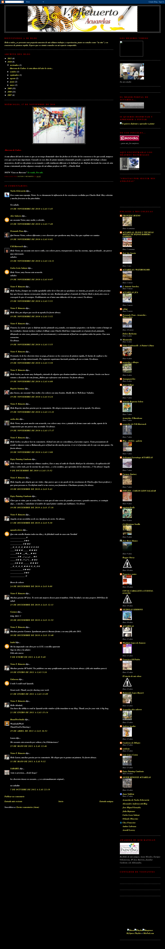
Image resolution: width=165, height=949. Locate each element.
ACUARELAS (128, 626)
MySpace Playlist (133, 933)
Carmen (13, 611)
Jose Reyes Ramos (130, 540)
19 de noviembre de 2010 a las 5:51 (31, 301)
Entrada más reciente (13, 801)
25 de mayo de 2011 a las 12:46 (28, 746)
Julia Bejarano (129, 811)
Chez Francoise (129, 822)
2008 (10, 91)
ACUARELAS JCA (130, 292)
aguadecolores (16, 529)
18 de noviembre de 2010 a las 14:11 (32, 260)
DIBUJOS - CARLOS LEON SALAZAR (139, 490)
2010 (10, 61)
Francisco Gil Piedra (131, 659)
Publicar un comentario (14, 796)
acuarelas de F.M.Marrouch (134, 424)
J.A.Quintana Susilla (131, 524)
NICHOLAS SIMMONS (133, 609)
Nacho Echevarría (18, 190)
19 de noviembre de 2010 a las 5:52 (31, 316)
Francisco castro (130, 574)
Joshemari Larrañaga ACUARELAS (138, 457)
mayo (12, 85)
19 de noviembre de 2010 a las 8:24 (31, 396)
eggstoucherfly (129, 507)
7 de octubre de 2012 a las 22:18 (30, 789)
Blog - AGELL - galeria (132, 440)
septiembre (14, 75)
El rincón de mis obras (132, 676)
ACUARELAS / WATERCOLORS (136, 269)
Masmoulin (127, 339)
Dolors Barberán (130, 333)
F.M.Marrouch (16, 246)
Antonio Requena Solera (133, 401)
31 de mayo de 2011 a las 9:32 (28, 761)
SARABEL (14, 768)
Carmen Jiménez (130, 474)
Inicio (61, 801)
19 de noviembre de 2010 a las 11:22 (32, 412)
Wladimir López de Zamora (134, 642)
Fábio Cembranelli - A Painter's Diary (138, 345)
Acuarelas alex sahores (132, 709)
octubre (13, 71)
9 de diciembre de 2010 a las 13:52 (31, 470)
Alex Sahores (15, 215)
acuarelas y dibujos (131, 362)
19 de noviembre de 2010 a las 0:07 (31, 279)
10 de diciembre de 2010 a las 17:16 (32, 507)
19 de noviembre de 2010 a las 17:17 (32, 430)
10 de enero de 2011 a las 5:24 (28, 672)
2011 (10, 58)
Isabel (12, 642)
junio (12, 81)
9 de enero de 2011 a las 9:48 (28, 657)
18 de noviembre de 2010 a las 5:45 (31, 208)
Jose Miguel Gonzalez (132, 807)
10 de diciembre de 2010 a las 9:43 (31, 489)
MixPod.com (148, 933)
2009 (10, 88)
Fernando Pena (16, 231)
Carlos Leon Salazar (131, 815)
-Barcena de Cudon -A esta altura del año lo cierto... (31, 68)
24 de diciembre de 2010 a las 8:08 (31, 586)
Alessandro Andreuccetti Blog (135, 803)
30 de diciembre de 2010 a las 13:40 (32, 635)
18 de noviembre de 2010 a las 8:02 (31, 239)
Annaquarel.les (129, 378)
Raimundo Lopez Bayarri (133, 692)
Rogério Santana (17, 388)
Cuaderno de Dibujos (131, 742)
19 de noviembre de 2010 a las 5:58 (31, 362)
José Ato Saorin (129, 253)
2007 (10, 95)
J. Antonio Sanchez (131, 286)
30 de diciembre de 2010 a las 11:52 (32, 620)
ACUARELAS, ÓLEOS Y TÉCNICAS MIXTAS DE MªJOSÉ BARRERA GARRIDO (138, 234)
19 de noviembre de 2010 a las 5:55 (31, 344)
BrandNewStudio (17, 719)
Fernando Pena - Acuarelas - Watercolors (135, 316)
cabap (125, 308)
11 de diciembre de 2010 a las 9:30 (31, 522)
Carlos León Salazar (18, 268)
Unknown (14, 679)
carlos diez (14, 419)
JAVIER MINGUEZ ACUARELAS (137, 777)
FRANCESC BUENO (131, 215)
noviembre (14, 65)
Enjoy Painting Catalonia (20, 459)
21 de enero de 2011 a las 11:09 (29, 693)
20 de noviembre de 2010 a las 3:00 (31, 452)
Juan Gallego (128, 384)
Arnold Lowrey (129, 830)
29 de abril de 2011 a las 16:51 (28, 730)
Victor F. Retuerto (17, 286)
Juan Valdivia (128, 794)
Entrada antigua (106, 801)
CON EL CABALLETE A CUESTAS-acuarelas (138, 591)
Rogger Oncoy (129, 557)
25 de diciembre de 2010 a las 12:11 (32, 604)
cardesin (126, 748)
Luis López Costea (130, 754)
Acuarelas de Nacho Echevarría (136, 799)
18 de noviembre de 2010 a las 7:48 (31, 224)
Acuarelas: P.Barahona (132, 418)
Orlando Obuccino (130, 818)
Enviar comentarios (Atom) (27, 807)
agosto (13, 78)
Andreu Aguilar (129, 726)
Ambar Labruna (129, 826)
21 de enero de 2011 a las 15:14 (29, 712)
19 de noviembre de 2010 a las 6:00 (31, 381)
